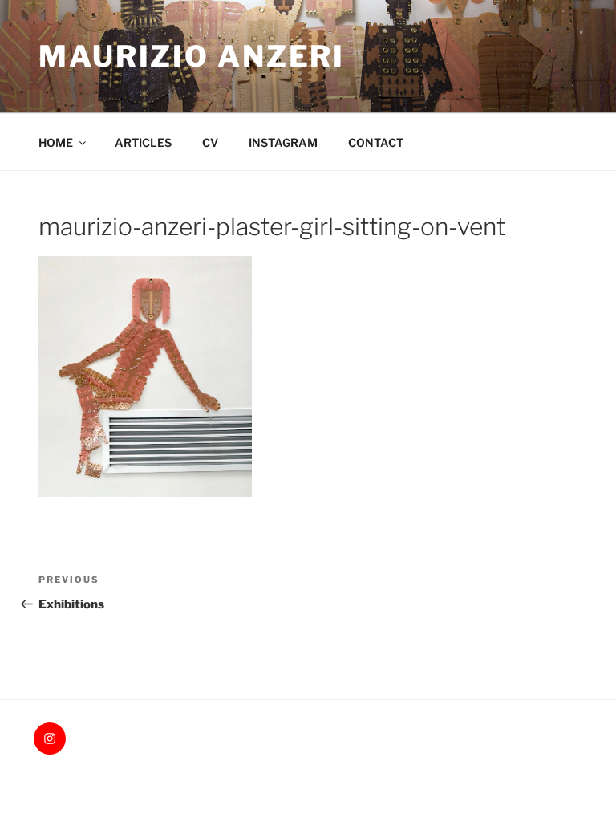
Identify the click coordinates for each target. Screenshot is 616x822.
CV (210, 142)
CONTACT (375, 142)
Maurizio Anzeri (191, 56)
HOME (55, 142)
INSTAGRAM (283, 142)
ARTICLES (143, 142)
